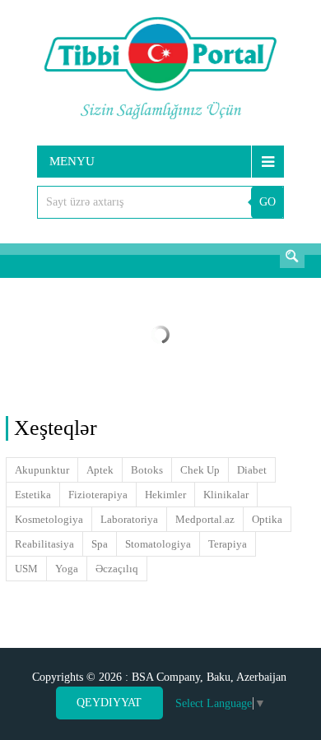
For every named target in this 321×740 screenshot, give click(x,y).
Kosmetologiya (49, 519)
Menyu (72, 161)
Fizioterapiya (98, 494)
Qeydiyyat (109, 702)
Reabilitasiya (44, 544)
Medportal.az (205, 519)
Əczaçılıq (116, 568)
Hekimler (165, 494)
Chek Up (200, 470)
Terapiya (227, 544)
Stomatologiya (158, 544)
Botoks (147, 470)
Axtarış (292, 255)
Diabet (252, 470)
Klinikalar (226, 494)
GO (267, 202)
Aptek (100, 470)
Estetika (33, 494)
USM (26, 568)
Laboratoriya (129, 519)
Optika (267, 519)
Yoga (66, 568)
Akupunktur (42, 470)
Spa (99, 544)
